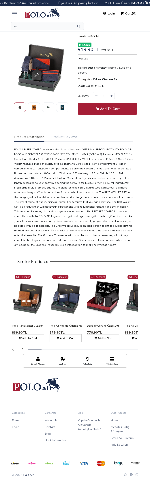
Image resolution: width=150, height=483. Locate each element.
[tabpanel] (73, 197)
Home (115, 420)
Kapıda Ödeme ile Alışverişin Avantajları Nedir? (89, 424)
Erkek (15, 420)
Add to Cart (110, 109)
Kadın (15, 427)
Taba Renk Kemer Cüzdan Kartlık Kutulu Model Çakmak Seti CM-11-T (28, 325)
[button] (20, 349)
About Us (51, 420)
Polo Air (83, 59)
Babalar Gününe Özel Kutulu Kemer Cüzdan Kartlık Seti (103, 325)
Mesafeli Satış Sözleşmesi (120, 429)
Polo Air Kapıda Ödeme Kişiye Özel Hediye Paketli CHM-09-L (66, 325)
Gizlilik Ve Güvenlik (122, 438)
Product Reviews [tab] (64, 137)
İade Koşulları (119, 444)
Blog (48, 433)
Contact (50, 427)
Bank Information (56, 440)
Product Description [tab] (29, 137)
